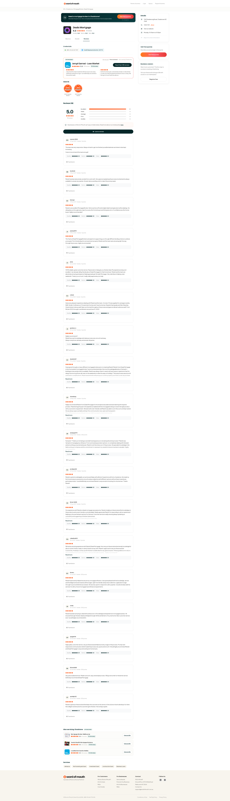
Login (144, 3)
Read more (68, 379)
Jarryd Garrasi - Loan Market (85, 63)
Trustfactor (71, 162)
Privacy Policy (162, 797)
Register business (160, 3)
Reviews (86, 39)
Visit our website (148, 28)
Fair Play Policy (153, 797)
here (122, 125)
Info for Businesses (122, 784)
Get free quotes (125, 16)
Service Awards (121, 779)
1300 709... (149, 25)
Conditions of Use (142, 797)
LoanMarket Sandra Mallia (79, 751)
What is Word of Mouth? (104, 779)
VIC (64, 9)
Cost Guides (101, 787)
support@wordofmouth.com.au (144, 789)
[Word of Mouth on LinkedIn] (160, 780)
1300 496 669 (139, 779)
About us (68, 39)
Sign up (150, 3)
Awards (77, 39)
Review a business (135, 3)
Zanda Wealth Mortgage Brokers (82, 742)
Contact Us (138, 787)
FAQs (99, 784)
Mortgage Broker (78, 9)
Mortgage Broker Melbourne (80, 734)
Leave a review (99, 131)
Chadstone (69, 9)
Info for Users (101, 782)
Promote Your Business (123, 782)
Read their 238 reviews (122, 65)
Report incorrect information (152, 37)
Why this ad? (106, 59)
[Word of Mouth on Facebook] (164, 780)
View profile (127, 735)
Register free (154, 79)
